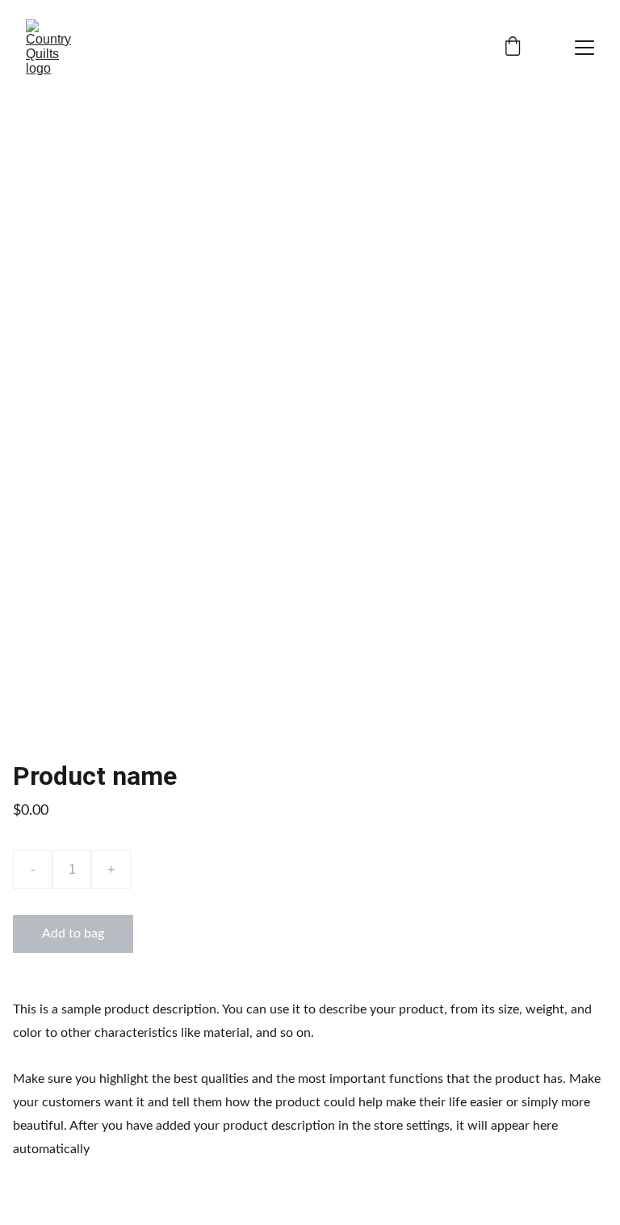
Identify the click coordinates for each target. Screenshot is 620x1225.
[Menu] (584, 47)
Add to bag (73, 933)
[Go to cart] (512, 48)
